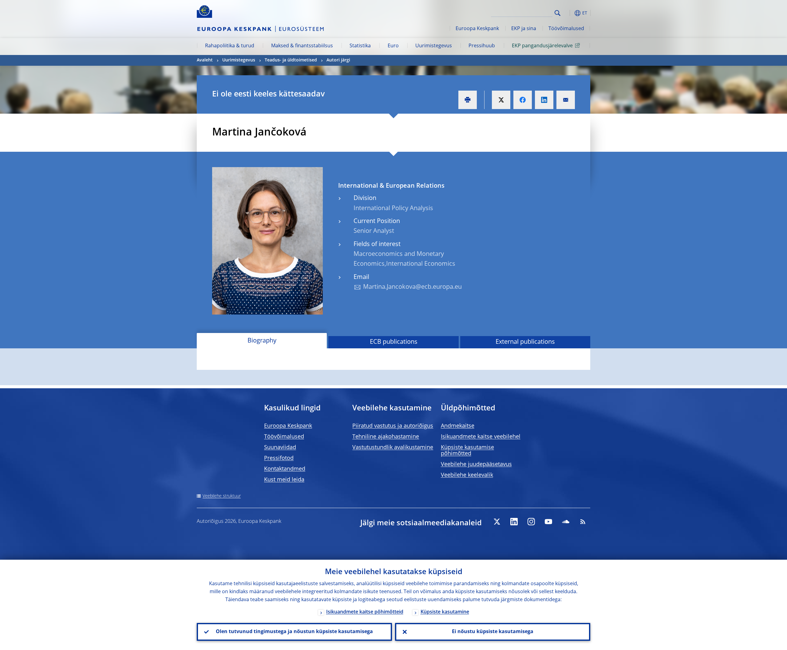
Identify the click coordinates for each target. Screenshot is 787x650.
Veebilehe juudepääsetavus (476, 464)
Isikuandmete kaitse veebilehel (480, 437)
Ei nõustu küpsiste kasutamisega (492, 631)
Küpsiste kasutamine (445, 612)
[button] (568, 13)
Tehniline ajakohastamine (385, 437)
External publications (525, 342)
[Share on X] (501, 100)
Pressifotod (279, 458)
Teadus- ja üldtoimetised (291, 60)
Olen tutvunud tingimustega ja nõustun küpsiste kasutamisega (294, 631)
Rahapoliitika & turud (229, 46)
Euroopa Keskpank (477, 28)
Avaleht (205, 60)
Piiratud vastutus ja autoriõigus (392, 426)
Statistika (360, 46)
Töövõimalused (566, 28)
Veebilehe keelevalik (467, 475)
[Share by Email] (565, 100)
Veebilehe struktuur (222, 496)
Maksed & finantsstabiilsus (302, 46)
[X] (496, 521)
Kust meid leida (284, 480)
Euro (393, 46)
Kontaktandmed (284, 469)
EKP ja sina (523, 28)
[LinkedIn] (514, 521)
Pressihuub (482, 46)
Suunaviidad (280, 447)
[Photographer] (317, 309)
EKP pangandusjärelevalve (542, 46)
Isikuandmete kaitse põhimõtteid (364, 612)
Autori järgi (338, 60)
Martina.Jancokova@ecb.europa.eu (412, 287)
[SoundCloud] (565, 521)
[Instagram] (531, 521)
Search (557, 13)
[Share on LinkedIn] (544, 100)
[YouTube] (548, 521)
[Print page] (467, 100)
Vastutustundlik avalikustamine (392, 447)
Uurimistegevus (433, 46)
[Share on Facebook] (522, 100)
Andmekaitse (457, 426)
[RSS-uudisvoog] (582, 521)
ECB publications (393, 342)
